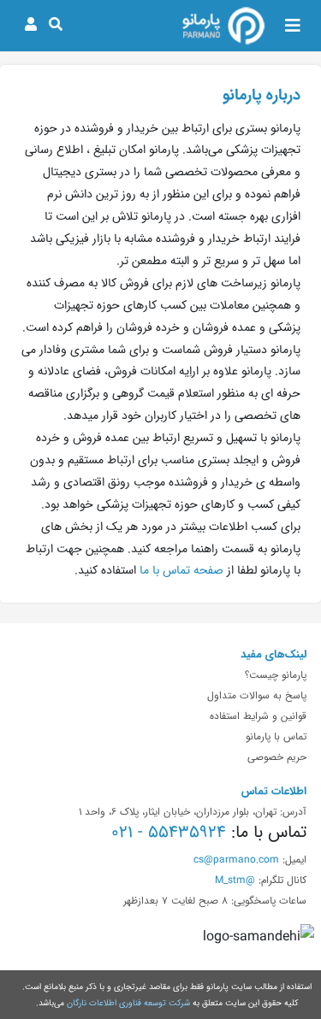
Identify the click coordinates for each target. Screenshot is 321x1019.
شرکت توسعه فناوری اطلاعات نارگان (128, 1003)
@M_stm (235, 879)
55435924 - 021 (168, 831)
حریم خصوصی (276, 756)
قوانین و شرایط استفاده (258, 715)
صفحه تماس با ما (181, 570)
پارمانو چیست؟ (275, 674)
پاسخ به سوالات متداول (256, 695)
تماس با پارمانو (276, 736)
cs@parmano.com (236, 859)
